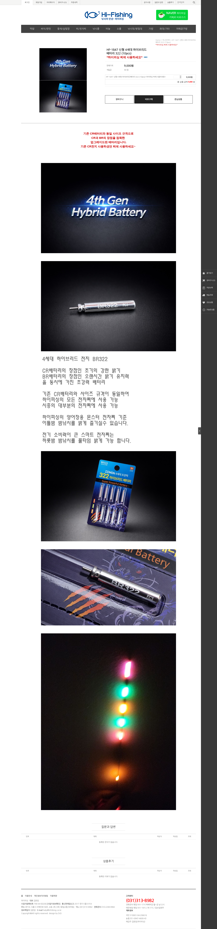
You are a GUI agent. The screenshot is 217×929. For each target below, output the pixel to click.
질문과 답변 (159, 2)
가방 (151, 29)
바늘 (108, 29)
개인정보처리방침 (41, 896)
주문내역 (210, 288)
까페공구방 (181, 29)
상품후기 (170, 2)
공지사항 (147, 2)
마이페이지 (51, 2)
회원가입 (39, 2)
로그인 (27, 2)
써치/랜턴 (46, 29)
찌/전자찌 (81, 29)
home (158, 40)
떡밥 (32, 29)
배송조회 (210, 295)
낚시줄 (96, 29)
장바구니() (62, 2)
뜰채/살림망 (63, 29)
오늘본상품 (210, 310)
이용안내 (28, 896)
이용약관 (53, 896)
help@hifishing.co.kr (52, 910)
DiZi (60, 913)
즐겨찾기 (210, 273)
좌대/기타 (165, 29)
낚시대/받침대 (135, 29)
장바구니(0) (211, 280)
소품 (119, 29)
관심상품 (210, 302)
